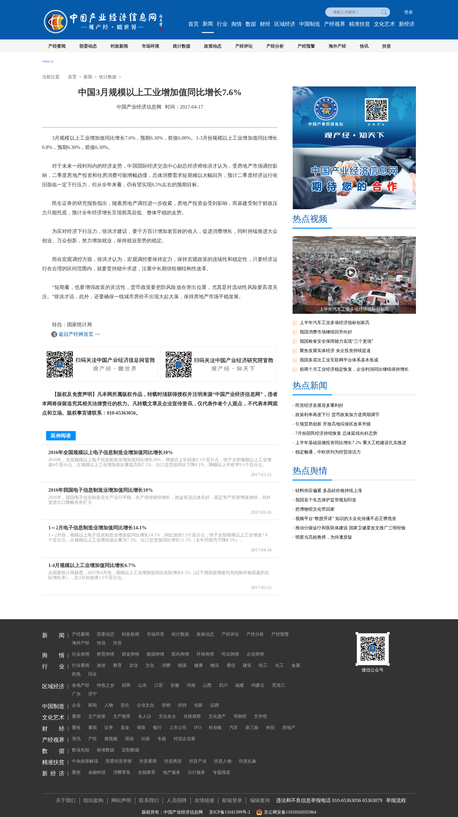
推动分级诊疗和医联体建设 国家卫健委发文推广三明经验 (350, 528)
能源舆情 (155, 654)
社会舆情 (80, 654)
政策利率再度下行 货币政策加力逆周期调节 (337, 414)
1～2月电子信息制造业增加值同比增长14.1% (97, 527)
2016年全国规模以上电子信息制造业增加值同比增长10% (110, 452)
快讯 (364, 46)
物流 (214, 665)
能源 (182, 665)
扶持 (182, 705)
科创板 (215, 727)
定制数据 (130, 750)
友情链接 (204, 800)
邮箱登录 (232, 800)
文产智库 (122, 716)
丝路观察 (192, 716)
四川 (223, 685)
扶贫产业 (198, 761)
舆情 (236, 24)
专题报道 (221, 772)
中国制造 (309, 24)
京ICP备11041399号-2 (229, 812)
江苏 (158, 685)
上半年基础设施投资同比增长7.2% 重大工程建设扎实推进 (350, 442)
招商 (126, 685)
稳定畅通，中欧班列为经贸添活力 (328, 452)
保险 (141, 727)
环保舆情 (205, 654)
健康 (198, 665)
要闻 (76, 716)
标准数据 (105, 750)
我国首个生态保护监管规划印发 (325, 500)
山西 (207, 685)
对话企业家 (184, 738)
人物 (108, 705)
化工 (279, 665)
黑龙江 (278, 685)
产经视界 (334, 24)
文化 (150, 665)
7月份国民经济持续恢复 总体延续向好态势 (336, 433)
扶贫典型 (173, 761)
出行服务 (196, 772)
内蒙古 (258, 685)
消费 (166, 665)
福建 (239, 685)
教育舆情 (105, 654)
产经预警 (306, 46)
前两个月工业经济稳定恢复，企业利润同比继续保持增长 (354, 369)
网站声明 (121, 800)
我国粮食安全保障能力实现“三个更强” (336, 341)
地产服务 (171, 772)
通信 (231, 665)
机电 (76, 674)
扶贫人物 (222, 761)
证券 (108, 727)
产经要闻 (57, 46)
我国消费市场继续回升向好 (326, 332)
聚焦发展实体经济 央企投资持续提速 (335, 350)
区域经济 (284, 24)
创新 (198, 705)
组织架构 (93, 800)
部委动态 (88, 46)
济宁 (92, 694)
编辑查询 (260, 800)
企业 (76, 705)
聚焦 (76, 727)
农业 (133, 665)
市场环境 (150, 46)
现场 (129, 738)
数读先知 (80, 750)
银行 (157, 727)
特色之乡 (105, 685)
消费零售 (122, 772)
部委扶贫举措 (119, 761)
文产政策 (97, 716)
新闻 (208, 24)
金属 (295, 665)
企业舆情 (255, 654)
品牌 (214, 705)
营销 (166, 705)
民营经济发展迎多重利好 (319, 405)
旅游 (101, 665)
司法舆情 (230, 654)
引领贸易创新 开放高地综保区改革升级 (333, 424)
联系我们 (149, 800)
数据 (251, 24)
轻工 (263, 665)
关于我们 (66, 800)
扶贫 (386, 46)
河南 (191, 685)
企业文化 (145, 705)
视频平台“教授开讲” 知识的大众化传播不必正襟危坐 (345, 518)
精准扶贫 (359, 24)
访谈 (145, 738)
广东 (76, 694)
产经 (92, 738)
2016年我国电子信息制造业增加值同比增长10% (100, 490)
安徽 (174, 685)
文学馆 (260, 716)
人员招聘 (177, 800)
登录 (408, 12)
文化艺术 (384, 24)
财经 (265, 24)
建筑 (247, 665)
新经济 (407, 24)
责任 (125, 705)
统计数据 (181, 46)
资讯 (76, 738)
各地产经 (80, 685)
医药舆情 (180, 654)
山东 (142, 685)
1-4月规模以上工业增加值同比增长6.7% (92, 565)
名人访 (144, 716)
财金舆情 (130, 654)
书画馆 (239, 716)
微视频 (110, 738)
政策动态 (213, 46)
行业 (222, 24)
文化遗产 (217, 716)
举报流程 (396, 800)
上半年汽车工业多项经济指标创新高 (335, 322)
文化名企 (167, 716)
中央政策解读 (85, 761)
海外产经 (337, 46)
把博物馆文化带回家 (315, 509)
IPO (197, 727)
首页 (193, 24)
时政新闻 (119, 46)
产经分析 (275, 46)
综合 (92, 674)
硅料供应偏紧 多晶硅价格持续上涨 (328, 490)
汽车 (233, 727)
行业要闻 (80, 665)
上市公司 (178, 727)
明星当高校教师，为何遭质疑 (323, 537)
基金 (125, 727)
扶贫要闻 (148, 761)
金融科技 (97, 772)
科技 (270, 727)
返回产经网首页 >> (79, 334)
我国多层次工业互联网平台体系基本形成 (339, 360)
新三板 (252, 727)
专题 (161, 738)
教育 (117, 665)
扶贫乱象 (247, 761)
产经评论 (244, 46)
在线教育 (146, 772)
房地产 (288, 727)
